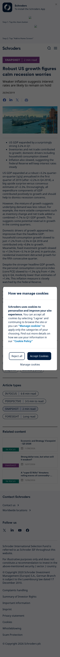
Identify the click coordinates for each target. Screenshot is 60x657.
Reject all (17, 356)
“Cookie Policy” (23, 341)
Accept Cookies (39, 356)
